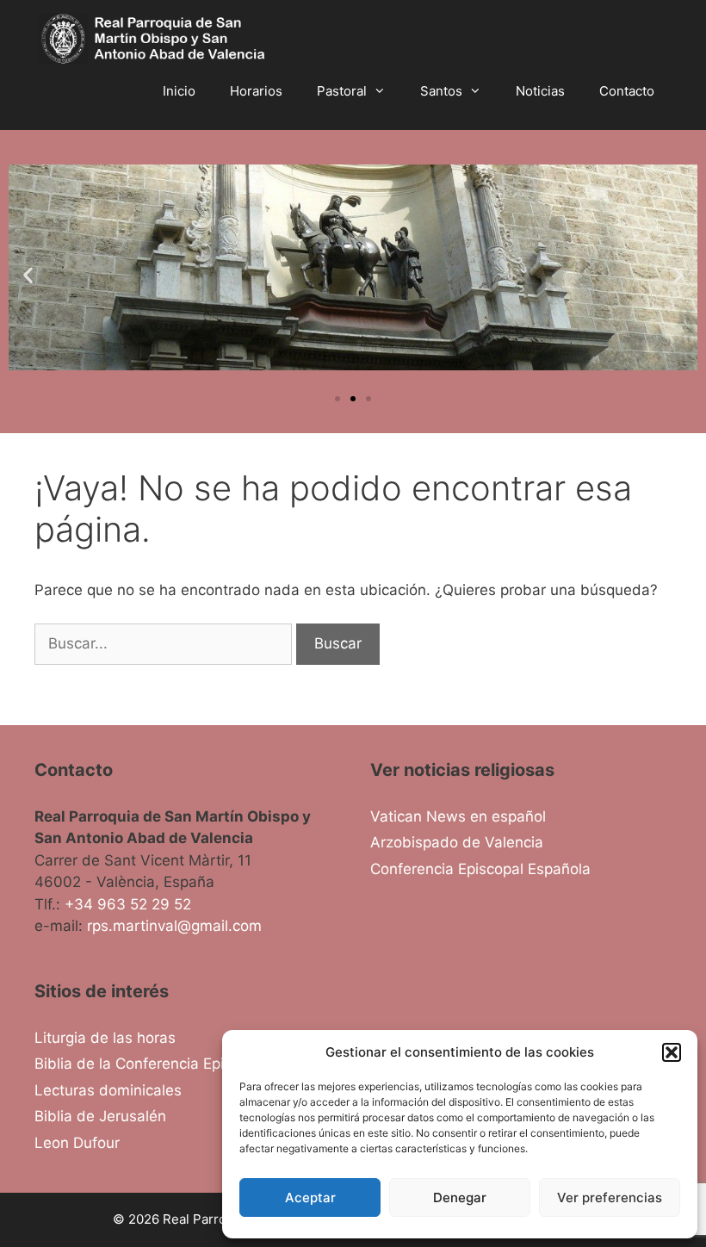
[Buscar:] (165, 643)
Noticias (540, 91)
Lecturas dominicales (108, 1090)
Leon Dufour (77, 1142)
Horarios (256, 91)
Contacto (626, 91)
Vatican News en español (458, 816)
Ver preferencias (609, 1197)
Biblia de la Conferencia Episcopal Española (185, 1063)
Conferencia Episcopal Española (480, 869)
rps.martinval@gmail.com (174, 925)
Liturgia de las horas (105, 1037)
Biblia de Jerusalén (100, 1116)
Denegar (459, 1197)
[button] (671, 1052)
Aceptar (310, 1197)
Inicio (179, 91)
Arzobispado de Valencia (456, 842)
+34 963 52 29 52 (128, 904)
